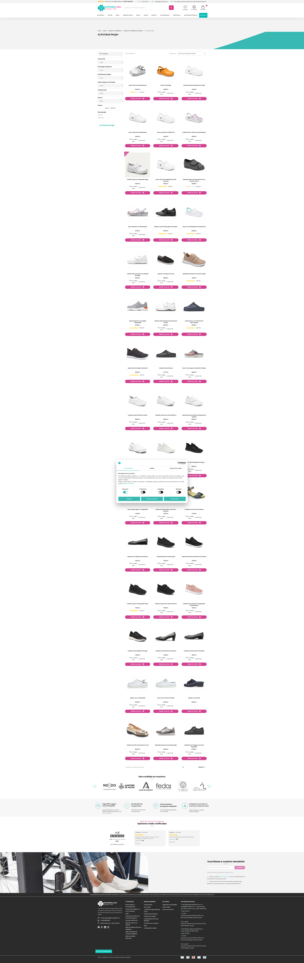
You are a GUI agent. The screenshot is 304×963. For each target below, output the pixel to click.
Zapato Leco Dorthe (194, 698)
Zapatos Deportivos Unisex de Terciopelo (194, 556)
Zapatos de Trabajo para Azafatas (137, 556)
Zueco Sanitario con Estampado (137, 226)
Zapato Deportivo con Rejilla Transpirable (137, 321)
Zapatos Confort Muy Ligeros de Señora (165, 226)
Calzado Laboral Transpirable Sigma (137, 179)
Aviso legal (147, 907)
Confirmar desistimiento (103, 951)
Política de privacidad (150, 914)
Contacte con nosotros (151, 923)
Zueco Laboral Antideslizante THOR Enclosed (166, 180)
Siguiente (202, 767)
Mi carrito (203, 9)
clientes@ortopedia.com (161, 1)
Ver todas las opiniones (117, 844)
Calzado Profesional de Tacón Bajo (194, 651)
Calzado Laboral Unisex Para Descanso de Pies (165, 321)
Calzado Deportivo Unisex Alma (166, 556)
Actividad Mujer (107, 125)
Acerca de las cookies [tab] (176, 468)
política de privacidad (224, 876)
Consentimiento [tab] (128, 468)
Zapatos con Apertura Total (166, 274)
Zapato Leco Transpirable (137, 698)
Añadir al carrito (137, 99)
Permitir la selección (152, 498)
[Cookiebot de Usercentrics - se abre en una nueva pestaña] (179, 463)
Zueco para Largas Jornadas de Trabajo (194, 368)
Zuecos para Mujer (165, 85)
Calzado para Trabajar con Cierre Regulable (194, 746)
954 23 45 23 (145, 1)
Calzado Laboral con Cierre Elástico (165, 415)
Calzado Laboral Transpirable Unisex (137, 604)
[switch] (178, 492)
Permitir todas (175, 498)
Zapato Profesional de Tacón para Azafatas (166, 510)
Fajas (127, 913)
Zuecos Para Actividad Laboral (138, 85)
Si (101, 115)
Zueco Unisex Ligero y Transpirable (138, 509)
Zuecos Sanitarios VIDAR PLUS (165, 132)
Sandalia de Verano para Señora (194, 509)
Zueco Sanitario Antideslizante (138, 132)
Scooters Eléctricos (131, 920)
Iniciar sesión (166, 907)
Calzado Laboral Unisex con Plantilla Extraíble (137, 274)
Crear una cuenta (167, 909)
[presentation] (94, 786)
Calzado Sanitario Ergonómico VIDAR (194, 85)
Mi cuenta (194, 9)
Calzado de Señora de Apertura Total (138, 745)
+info (231, 872)
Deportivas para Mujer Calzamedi (137, 368)
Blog (145, 926)
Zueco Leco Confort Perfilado (165, 698)
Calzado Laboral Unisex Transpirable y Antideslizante (194, 604)
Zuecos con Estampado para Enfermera (194, 226)
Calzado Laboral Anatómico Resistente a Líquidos (194, 416)
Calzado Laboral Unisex (166, 368)
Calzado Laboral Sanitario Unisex (137, 415)
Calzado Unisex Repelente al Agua (138, 651)
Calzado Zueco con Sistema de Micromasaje (194, 321)
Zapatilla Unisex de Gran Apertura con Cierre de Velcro (194, 180)
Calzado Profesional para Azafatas (165, 651)
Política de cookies (150, 916)
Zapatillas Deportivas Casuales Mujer (166, 745)
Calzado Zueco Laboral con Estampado (194, 132)
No (101, 117)
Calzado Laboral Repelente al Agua (194, 462)
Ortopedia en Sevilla (150, 928)
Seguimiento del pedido (169, 905)
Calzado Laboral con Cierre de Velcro (166, 604)
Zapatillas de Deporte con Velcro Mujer (194, 274)
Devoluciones (148, 905)
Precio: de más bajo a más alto (191, 54)
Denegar (129, 498)
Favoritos (185, 9)
